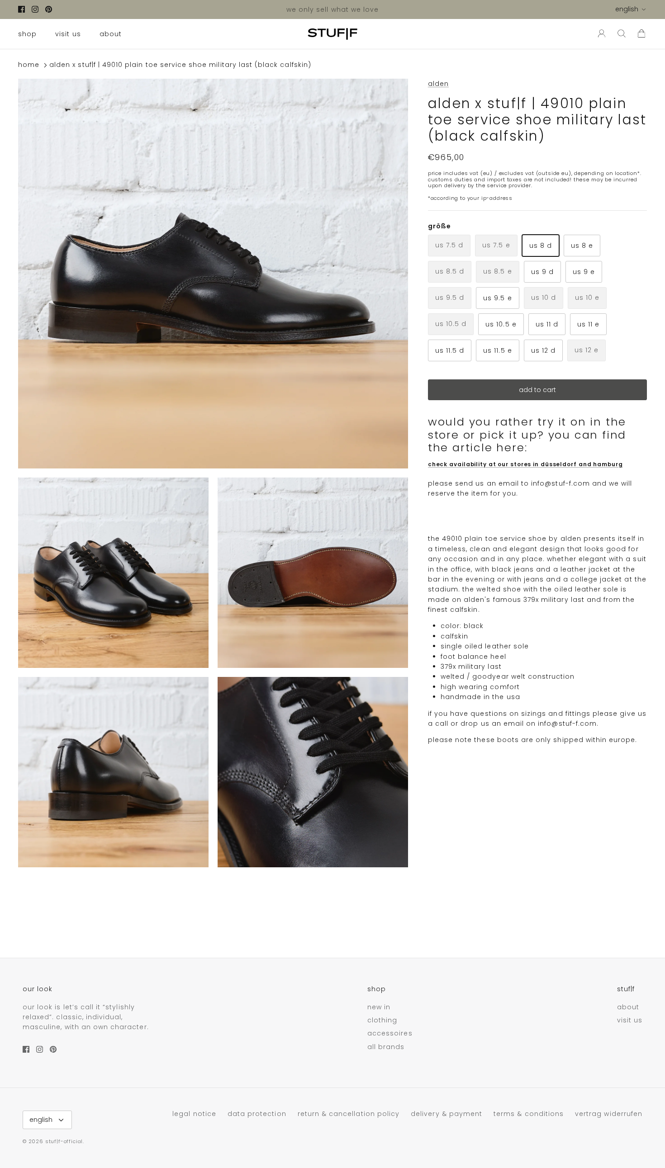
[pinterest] (48, 9)
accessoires (390, 1033)
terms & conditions (529, 1113)
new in (378, 1007)
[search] (621, 34)
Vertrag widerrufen (608, 1113)
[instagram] (35, 9)
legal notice (194, 1113)
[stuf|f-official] (332, 34)
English (626, 9)
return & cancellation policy (348, 1113)
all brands (386, 1046)
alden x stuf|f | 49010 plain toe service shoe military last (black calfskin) (180, 65)
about (111, 33)
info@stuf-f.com (560, 482)
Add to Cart (537, 389)
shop (27, 33)
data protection (257, 1113)
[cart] (641, 34)
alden (438, 83)
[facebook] (21, 9)
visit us (68, 33)
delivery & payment (446, 1113)
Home (28, 65)
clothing (382, 1020)
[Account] (600, 33)
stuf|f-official (64, 1141)
